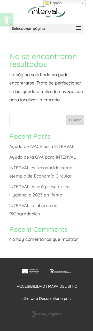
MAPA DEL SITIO (62, 286)
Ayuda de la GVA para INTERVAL (42, 157)
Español (55, 3)
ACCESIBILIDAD (31, 286)
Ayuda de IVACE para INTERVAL (41, 146)
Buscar (75, 120)
